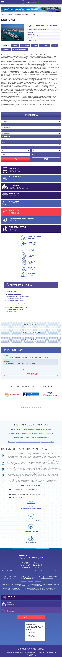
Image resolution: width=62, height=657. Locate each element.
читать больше (31, 374)
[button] (21, 407)
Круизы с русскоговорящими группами (17, 303)
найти (15, 159)
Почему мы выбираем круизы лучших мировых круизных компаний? (31, 433)
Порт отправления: (5, 136)
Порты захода (31, 340)
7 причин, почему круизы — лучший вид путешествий (31, 438)
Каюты (35, 45)
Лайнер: (3, 130)
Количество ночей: (5, 148)
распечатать (56, 15)
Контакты (23, 581)
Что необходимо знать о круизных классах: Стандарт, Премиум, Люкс (31, 442)
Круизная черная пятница (13, 294)
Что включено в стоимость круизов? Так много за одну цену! (31, 429)
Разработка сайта (23, 649)
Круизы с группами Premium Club (15, 300)
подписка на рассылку (32, 617)
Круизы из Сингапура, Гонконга (15, 309)
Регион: (3, 119)
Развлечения (25, 45)
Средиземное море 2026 (13, 311)
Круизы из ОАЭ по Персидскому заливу (18, 296)
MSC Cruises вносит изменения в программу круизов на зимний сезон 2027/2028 (26, 357)
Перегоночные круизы (12, 291)
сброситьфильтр (46, 159)
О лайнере (6, 45)
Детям (55, 45)
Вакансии (30, 581)
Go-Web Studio (39, 649)
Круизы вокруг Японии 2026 (14, 298)
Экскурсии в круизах (31, 332)
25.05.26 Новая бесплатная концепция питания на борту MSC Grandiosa (23, 369)
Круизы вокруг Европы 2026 (14, 305)
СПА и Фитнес (45, 45)
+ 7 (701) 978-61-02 (31, 2)
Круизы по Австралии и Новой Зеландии (17, 307)
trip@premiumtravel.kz (47, 578)
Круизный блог (31, 325)
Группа (36, 155)
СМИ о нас (38, 581)
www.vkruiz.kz (45, 652)
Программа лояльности (19, 49)
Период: (3, 142)
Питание (15, 45)
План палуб (6, 49)
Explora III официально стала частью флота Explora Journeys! (20, 363)
